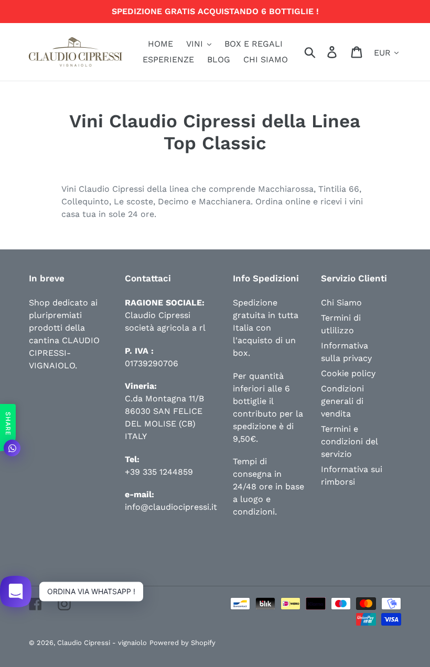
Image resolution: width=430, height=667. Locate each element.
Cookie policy (348, 373)
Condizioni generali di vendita (342, 401)
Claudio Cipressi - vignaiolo (102, 643)
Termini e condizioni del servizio (349, 441)
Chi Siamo (341, 303)
